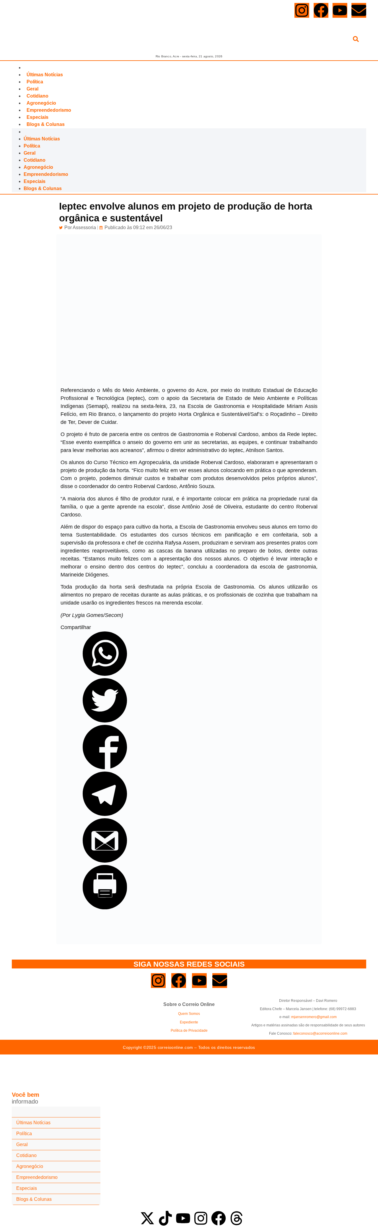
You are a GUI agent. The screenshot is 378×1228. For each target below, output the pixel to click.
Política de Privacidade (189, 1030)
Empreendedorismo (49, 110)
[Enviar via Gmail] (105, 861)
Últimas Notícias (45, 74)
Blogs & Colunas (46, 124)
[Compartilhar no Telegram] (105, 814)
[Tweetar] (105, 721)
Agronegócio (41, 103)
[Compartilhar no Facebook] (105, 767)
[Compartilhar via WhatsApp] (105, 674)
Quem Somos (189, 1014)
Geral (32, 88)
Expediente (189, 1022)
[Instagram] (301, 10)
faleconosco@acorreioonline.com (320, 1033)
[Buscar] (356, 40)
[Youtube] (340, 10)
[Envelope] (358, 10)
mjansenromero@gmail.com (314, 1017)
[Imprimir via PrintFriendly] (105, 908)
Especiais (37, 117)
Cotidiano (37, 95)
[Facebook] (321, 10)
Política (35, 81)
